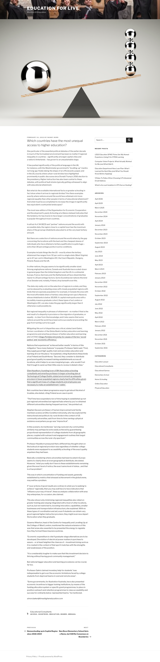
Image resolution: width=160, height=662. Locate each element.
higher (64, 614)
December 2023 (101, 230)
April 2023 (99, 265)
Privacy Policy (31, 656)
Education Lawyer (101, 362)
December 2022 (101, 282)
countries (43, 614)
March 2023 (99, 269)
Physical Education (102, 388)
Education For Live (53, 8)
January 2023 (100, 278)
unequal (72, 614)
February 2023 (100, 273)
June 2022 (99, 308)
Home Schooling (101, 379)
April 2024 (99, 221)
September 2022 (101, 295)
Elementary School (102, 375)
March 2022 (99, 322)
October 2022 (100, 291)
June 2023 (99, 256)
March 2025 (99, 208)
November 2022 (101, 287)
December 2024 (101, 212)
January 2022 (100, 330)
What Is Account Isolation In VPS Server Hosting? (113, 185)
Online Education (101, 384)
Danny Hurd (52, 137)
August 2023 (100, 247)
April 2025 (99, 203)
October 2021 (100, 344)
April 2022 (99, 317)
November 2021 (101, 339)
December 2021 (101, 335)
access (33, 614)
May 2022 (98, 313)
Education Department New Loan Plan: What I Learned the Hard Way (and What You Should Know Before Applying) (112, 171)
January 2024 (100, 225)
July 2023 (98, 252)
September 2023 (101, 243)
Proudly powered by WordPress (50, 656)
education (54, 614)
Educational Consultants (41, 612)
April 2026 (99, 199)
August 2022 (100, 300)
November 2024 (101, 216)
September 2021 (101, 348)
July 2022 (98, 304)
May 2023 (99, 260)
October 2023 (100, 238)
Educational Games (102, 371)
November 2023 (101, 234)
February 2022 (100, 326)
